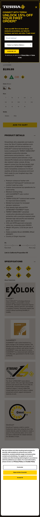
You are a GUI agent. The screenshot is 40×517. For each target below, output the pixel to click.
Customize (20, 467)
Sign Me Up (11, 51)
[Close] (36, 7)
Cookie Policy (30, 461)
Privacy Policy (25, 55)
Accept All (20, 477)
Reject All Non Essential (20, 472)
